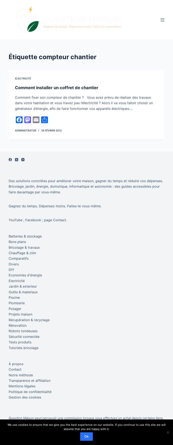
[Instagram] (22, 159)
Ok (86, 436)
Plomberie (17, 303)
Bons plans (17, 242)
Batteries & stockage (25, 236)
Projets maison (20, 314)
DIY (11, 270)
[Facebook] (10, 159)
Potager (15, 309)
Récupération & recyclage (29, 320)
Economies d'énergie (25, 275)
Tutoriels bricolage (23, 348)
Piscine (14, 297)
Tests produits (20, 342)
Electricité (23, 78)
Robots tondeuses (23, 331)
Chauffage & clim (22, 253)
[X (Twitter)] (16, 159)
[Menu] (162, 20)
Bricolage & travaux (24, 247)
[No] (168, 432)
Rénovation (18, 325)
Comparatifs (18, 258)
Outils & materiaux (23, 292)
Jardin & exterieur (23, 286)
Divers (14, 264)
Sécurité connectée (24, 336)
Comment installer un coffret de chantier (56, 87)
